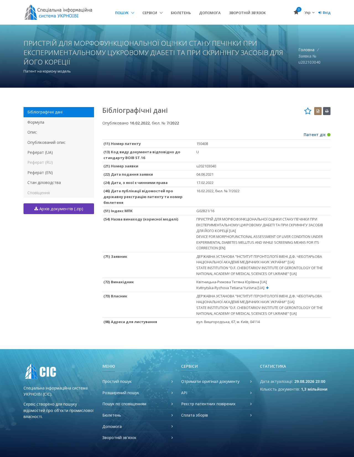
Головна (306, 49)
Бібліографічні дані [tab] (45, 112)
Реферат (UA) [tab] (40, 152)
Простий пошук (117, 381)
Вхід (326, 12)
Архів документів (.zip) (60, 208)
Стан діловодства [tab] (44, 182)
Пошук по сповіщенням (124, 403)
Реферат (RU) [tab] (40, 162)
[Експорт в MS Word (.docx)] (318, 111)
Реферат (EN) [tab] (40, 172)
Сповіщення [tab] (38, 192)
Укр (307, 12)
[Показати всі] (267, 287)
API (184, 392)
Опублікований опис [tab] (46, 142)
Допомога (210, 12)
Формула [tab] (35, 122)
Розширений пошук (120, 392)
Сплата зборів (194, 415)
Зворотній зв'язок (247, 12)
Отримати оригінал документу (210, 381)
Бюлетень (181, 12)
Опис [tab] (32, 132)
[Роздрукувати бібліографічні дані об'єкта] (326, 111)
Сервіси (150, 12)
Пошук (122, 12)
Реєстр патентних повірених (208, 403)
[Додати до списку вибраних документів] (307, 111)
